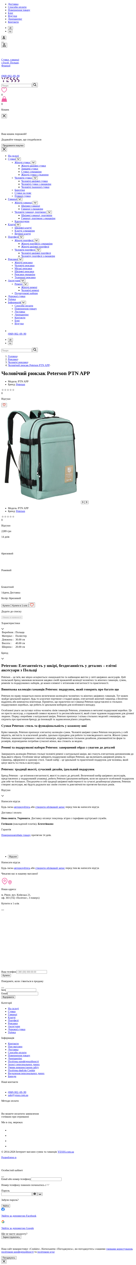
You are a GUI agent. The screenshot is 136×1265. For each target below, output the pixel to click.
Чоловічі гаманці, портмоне (31, 212)
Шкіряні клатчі (23, 227)
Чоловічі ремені (30, 290)
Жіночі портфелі (24, 240)
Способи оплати (17, 7)
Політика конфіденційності (23, 1061)
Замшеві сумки (29, 168)
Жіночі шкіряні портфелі (35, 246)
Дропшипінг (15, 19)
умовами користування (119, 1248)
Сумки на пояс (23, 193)
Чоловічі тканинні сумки (35, 187)
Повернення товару (19, 10)
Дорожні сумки (16, 296)
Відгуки (12, 16)
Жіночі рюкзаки (24, 262)
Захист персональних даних (24, 1064)
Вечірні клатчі (23, 233)
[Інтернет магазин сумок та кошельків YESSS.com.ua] (68, 80)
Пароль (5, 1190)
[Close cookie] (4, 1262)
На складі (13, 155)
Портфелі (13, 236)
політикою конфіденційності (17, 1251)
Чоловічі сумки (24, 177)
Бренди (12, 1076)
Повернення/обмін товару (16, 835)
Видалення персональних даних (26, 1073)
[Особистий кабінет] (4, 45)
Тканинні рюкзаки (25, 277)
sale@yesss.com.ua (18, 1095)
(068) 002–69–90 (10, 75)
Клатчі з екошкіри (25, 230)
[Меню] (2, 42)
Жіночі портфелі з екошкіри (37, 243)
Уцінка (12, 299)
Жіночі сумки (23, 162)
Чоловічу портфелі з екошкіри (38, 256)
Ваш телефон (8, 971)
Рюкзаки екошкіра (25, 274)
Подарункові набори (26, 293)
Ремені (19, 284)
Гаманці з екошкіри (32, 208)
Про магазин (15, 1046)
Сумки (12, 159)
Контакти (13, 22)
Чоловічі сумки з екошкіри (36, 184)
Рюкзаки (13, 259)
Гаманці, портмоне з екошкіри (38, 218)
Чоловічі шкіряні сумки (34, 181)
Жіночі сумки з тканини (35, 174)
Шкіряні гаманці (30, 205)
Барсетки (20, 190)
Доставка (13, 4)
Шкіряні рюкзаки (24, 271)
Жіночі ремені (29, 287)
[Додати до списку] (4, 405)
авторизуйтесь (22, 807)
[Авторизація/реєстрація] (3, 38)
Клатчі (11, 224)
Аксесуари (14, 280)
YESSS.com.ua (66, 1151)
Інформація (14, 302)
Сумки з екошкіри (31, 171)
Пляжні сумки (23, 196)
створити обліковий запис (50, 807)
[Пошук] (35, 85)
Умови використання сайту (23, 1067)
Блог (10, 13)
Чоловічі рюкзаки (24, 265)
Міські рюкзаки (23, 268)
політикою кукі (46, 1251)
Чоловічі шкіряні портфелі (36, 253)
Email (4, 993)
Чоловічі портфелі (25, 249)
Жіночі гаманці (24, 202)
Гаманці (12, 199)
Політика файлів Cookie (21, 1070)
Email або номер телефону (16, 1179)
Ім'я (3, 990)
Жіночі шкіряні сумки (33, 165)
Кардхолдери (22, 221)
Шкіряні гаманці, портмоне (36, 215)
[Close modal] (2, 909)
